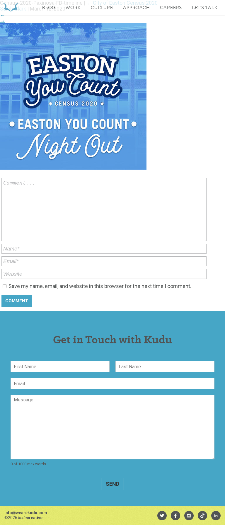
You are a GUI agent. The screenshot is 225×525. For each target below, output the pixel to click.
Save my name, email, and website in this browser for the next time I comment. (99, 286)
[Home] (10, 7)
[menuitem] (162, 515)
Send (112, 484)
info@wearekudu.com (25, 512)
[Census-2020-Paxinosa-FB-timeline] (73, 168)
